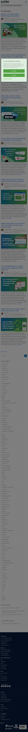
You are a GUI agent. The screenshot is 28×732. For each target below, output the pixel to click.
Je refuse (14, 71)
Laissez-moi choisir (7, 78)
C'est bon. (14, 75)
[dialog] (14, 70)
